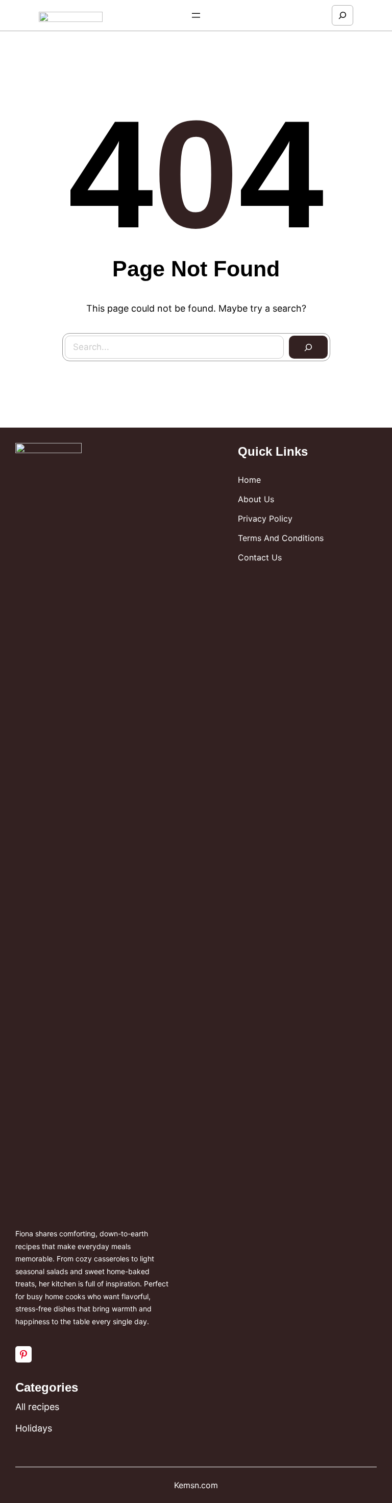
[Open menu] (196, 15)
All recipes (37, 1406)
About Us (256, 499)
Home (249, 480)
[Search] (308, 347)
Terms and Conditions (281, 538)
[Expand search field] (342, 15)
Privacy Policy (265, 518)
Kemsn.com (196, 1485)
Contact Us (260, 557)
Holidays (33, 1428)
